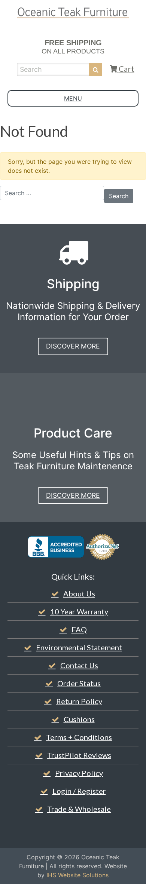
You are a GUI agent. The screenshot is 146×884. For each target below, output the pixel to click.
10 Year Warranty (79, 611)
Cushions (79, 719)
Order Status (79, 683)
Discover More (73, 346)
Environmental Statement (79, 647)
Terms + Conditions (79, 737)
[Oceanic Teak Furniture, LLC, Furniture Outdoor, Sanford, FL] (56, 547)
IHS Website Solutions (77, 875)
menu (73, 98)
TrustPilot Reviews (79, 755)
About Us (79, 593)
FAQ (79, 629)
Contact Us (79, 665)
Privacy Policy (79, 772)
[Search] (95, 69)
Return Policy (79, 701)
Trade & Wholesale (79, 808)
